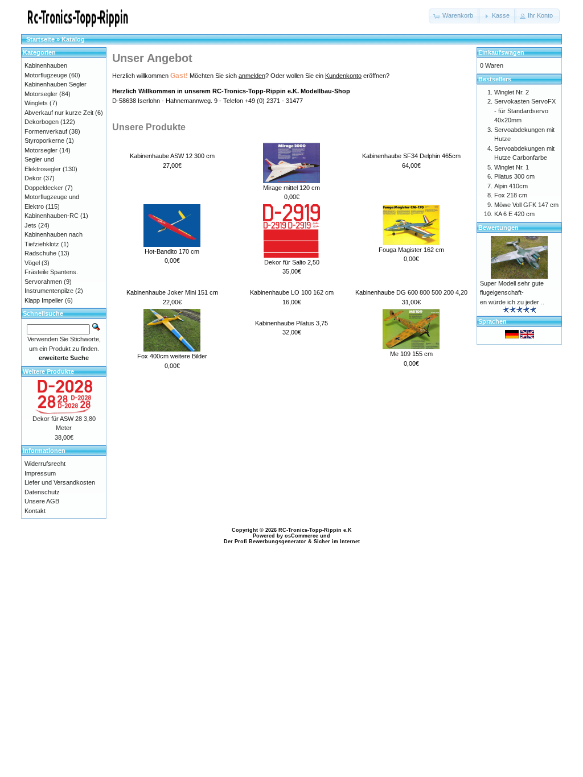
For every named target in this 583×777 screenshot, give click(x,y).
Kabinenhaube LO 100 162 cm (292, 292)
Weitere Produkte (48, 371)
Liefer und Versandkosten (59, 482)
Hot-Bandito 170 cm (172, 251)
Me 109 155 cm (411, 353)
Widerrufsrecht (44, 463)
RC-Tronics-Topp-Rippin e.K (315, 530)
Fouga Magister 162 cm (411, 249)
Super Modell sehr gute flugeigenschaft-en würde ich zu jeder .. (512, 292)
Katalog (73, 39)
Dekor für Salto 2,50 (291, 262)
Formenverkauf (45, 131)
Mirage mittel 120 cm (291, 187)
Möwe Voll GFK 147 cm (526, 204)
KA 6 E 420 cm (514, 213)
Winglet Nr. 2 (511, 92)
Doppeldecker (43, 187)
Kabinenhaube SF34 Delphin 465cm (411, 155)
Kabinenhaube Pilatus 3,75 (291, 323)
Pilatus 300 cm (514, 176)
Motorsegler (41, 150)
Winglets (36, 103)
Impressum (40, 473)
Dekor (33, 178)
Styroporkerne (44, 140)
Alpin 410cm (511, 186)
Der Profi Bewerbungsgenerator (265, 541)
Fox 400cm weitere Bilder (172, 356)
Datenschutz (42, 492)
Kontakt (35, 510)
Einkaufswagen (501, 52)
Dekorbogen (41, 121)
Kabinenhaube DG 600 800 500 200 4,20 (411, 292)
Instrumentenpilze (48, 290)
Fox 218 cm (510, 195)
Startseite (40, 39)
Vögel (32, 262)
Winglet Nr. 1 (511, 167)
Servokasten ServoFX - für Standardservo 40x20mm (525, 110)
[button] (454, 16)
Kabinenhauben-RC (51, 215)
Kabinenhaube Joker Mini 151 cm (172, 292)
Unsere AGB (41, 501)
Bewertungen (498, 227)
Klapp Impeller (43, 300)
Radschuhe (40, 253)
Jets (30, 225)
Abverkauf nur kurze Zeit (58, 112)
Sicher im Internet (337, 541)
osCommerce (301, 536)
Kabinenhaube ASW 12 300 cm (172, 155)
